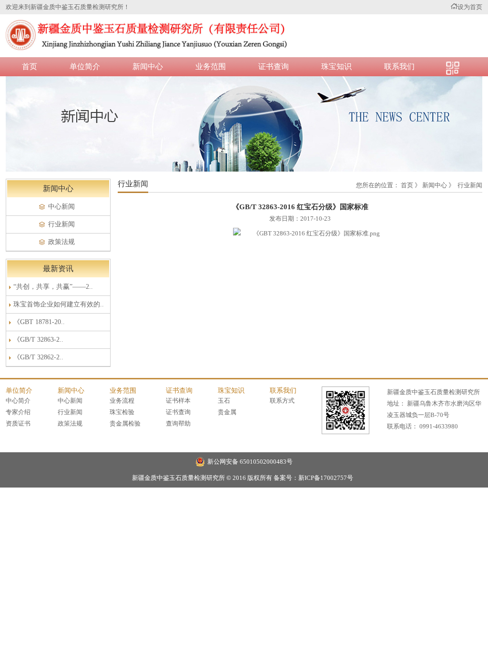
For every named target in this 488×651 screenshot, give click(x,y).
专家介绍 (18, 412)
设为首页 (470, 6)
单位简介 (85, 66)
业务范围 (210, 66)
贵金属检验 (125, 423)
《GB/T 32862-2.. (38, 357)
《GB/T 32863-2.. (38, 339)
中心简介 (18, 400)
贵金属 (227, 412)
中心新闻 (61, 206)
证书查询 (273, 66)
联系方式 (282, 400)
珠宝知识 (336, 66)
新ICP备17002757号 (325, 477)
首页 (29, 66)
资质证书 (18, 423)
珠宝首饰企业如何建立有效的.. (58, 304)
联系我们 (399, 66)
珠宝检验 (122, 412)
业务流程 (122, 400)
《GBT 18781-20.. (39, 322)
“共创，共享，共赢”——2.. (53, 286)
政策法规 (61, 241)
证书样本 (178, 400)
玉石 (224, 400)
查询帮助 (178, 423)
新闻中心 (147, 66)
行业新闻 (61, 224)
